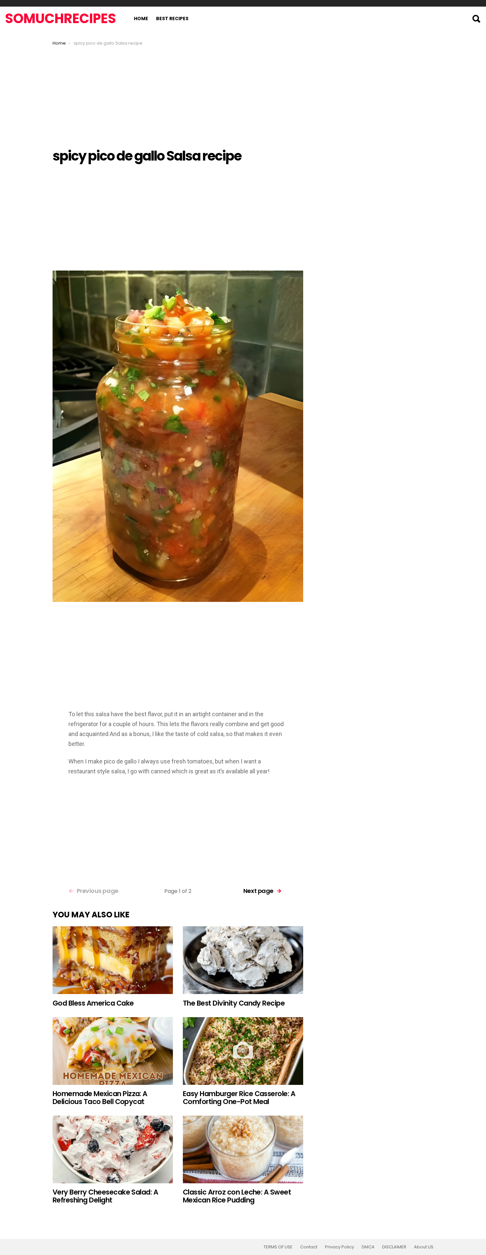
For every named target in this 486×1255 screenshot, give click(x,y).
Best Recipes (172, 18)
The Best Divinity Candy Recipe (234, 1003)
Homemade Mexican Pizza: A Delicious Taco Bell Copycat (100, 1097)
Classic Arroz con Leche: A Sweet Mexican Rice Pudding (237, 1196)
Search (476, 19)
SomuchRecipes (60, 18)
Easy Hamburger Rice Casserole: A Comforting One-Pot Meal (239, 1097)
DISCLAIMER (394, 1247)
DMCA (368, 1247)
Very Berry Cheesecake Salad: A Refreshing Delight (105, 1196)
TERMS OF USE (278, 1247)
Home (141, 18)
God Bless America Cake (93, 1003)
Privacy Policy (339, 1247)
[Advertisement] (178, 95)
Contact (308, 1247)
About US (423, 1247)
